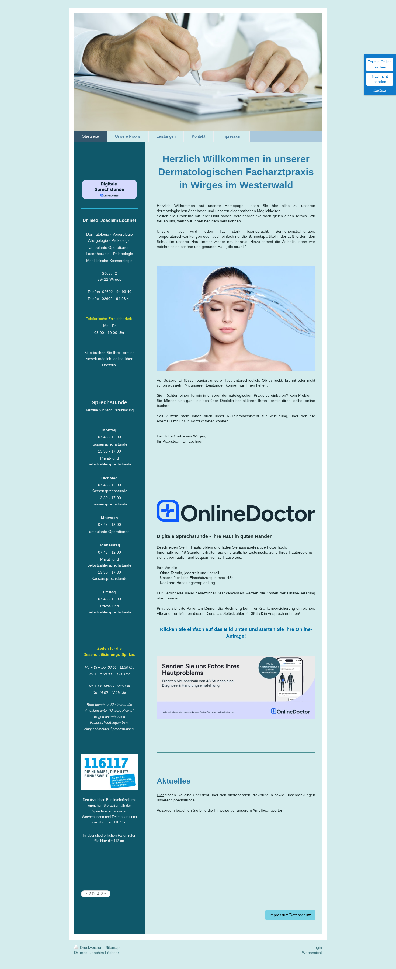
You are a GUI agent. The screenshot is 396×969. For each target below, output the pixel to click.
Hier (160, 795)
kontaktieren (245, 400)
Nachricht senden (380, 79)
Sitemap (113, 947)
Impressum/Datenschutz (290, 915)
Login (317, 947)
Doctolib (109, 365)
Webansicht (312, 952)
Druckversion (91, 947)
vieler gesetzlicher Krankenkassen (214, 593)
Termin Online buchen (380, 64)
